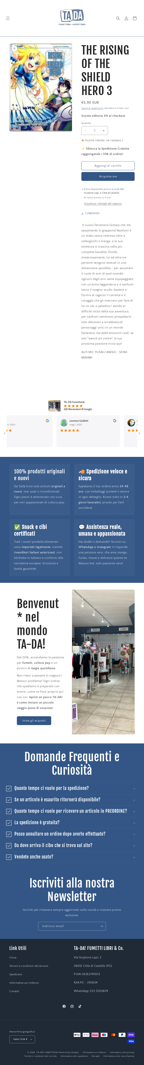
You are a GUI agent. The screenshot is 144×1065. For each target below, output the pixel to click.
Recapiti (96, 1056)
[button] (8, 18)
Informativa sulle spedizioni (74, 1056)
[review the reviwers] (35, 421)
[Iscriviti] (101, 926)
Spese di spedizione (92, 108)
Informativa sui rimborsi (24, 982)
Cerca (12, 957)
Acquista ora (108, 176)
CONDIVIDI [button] (92, 213)
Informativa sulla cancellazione (119, 1056)
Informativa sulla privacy (122, 1052)
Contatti (14, 991)
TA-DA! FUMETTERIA (47, 1052)
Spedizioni (15, 974)
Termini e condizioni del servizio (28, 966)
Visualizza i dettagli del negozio (103, 203)
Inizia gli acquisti (34, 720)
